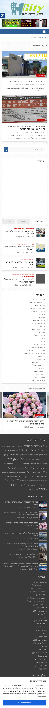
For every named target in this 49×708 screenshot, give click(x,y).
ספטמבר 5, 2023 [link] (32, 539)
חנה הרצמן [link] (26, 464)
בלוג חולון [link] (31, 259)
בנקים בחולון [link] (26, 450)
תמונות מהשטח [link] (40, 377)
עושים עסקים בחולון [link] (19, 229)
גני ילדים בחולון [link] (34, 455)
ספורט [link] (43, 359)
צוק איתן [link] (36, 485)
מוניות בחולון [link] (33, 472)
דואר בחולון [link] (24, 455)
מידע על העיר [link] (24, 259)
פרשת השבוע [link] (40, 371)
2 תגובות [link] (19, 132)
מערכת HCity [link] (29, 84)
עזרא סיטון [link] (24, 481)
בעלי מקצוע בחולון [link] (39, 308)
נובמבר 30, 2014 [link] (28, 268)
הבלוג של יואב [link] (40, 314)
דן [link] (8, 454)
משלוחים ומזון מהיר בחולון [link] (36, 353)
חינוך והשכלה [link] (41, 75)
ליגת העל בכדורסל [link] (31, 468)
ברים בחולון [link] (43, 455)
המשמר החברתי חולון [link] (35, 459)
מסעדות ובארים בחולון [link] (37, 350)
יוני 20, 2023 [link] (33, 569)
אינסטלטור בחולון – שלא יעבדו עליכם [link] (24, 554)
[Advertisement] (24, 189)
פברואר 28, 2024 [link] (32, 518)
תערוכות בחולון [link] (33, 489)
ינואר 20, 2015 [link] (29, 252)
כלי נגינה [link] (42, 338)
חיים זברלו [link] (33, 464)
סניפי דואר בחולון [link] (35, 481)
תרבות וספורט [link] (40, 380)
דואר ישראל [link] (14, 455)
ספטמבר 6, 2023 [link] (29, 427)
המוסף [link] (43, 317)
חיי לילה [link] (42, 326)
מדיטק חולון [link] (19, 468)
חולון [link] (9, 459)
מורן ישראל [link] (23, 476)
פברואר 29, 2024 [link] (32, 507)
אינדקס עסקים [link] (30, 229)
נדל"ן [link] (24, 277)
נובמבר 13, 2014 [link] (39, 132)
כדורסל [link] (18, 463)
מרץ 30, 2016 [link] (29, 285)
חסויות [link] (43, 332)
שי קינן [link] (20, 485)
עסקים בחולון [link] (43, 485)
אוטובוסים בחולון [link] (33, 446)
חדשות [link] (23, 221)
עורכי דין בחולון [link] (40, 362)
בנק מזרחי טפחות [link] (13, 451)
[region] (24, 692)
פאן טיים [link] (42, 368)
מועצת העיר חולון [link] (36, 476)
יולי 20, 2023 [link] (33, 557)
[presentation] (3, 388)
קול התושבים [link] (41, 120)
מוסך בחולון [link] (21, 473)
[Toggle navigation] (44, 31)
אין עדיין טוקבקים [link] (18, 84)
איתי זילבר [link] (19, 446)
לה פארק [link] (10, 464)
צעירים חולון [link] (28, 485)
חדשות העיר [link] (15, 275)
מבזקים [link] (43, 341)
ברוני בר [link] (5, 451)
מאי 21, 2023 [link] (29, 237)
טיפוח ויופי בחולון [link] (39, 335)
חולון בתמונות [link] (40, 323)
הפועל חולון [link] (20, 459)
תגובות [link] (8, 221)
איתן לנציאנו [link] (10, 446)
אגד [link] (45, 446)
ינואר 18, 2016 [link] (40, 84)
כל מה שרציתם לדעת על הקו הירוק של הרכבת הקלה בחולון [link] (19, 280)
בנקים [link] (37, 450)
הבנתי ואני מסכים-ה (24, 703)
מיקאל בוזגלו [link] (13, 477)
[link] (27, 3)
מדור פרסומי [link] (41, 344)
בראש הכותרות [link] (30, 244)
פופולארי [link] (39, 221)
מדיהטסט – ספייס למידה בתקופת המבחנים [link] (27, 81)
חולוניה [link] (44, 464)
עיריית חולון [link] (12, 480)
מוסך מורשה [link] (11, 473)
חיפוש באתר (6, 149)
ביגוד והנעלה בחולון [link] (38, 302)
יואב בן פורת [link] (20, 237)
